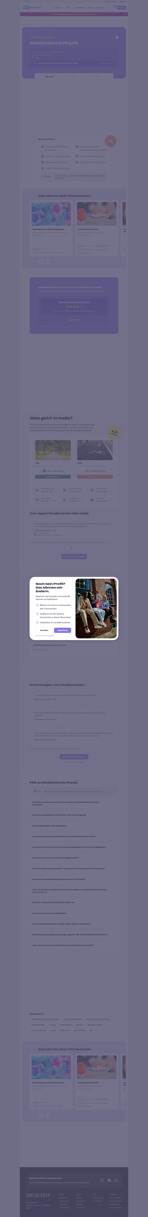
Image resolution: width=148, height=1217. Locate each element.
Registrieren (63, 630)
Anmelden (44, 630)
